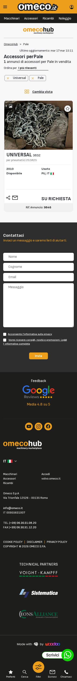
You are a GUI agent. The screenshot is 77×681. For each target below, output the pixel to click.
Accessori (31, 18)
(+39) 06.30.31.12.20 (22, 527)
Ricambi (48, 18)
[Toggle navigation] (6, 6)
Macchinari (11, 18)
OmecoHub (11, 44)
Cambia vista (42, 92)
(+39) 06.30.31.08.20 (22, 523)
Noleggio (65, 18)
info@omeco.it (13, 508)
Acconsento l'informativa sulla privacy (30, 334)
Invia (38, 356)
